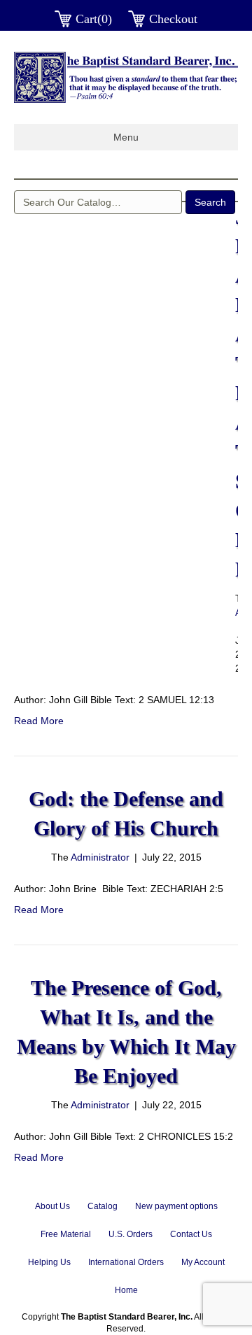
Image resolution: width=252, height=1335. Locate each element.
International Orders (126, 1262)
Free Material (66, 1234)
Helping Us (49, 1262)
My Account (203, 1262)
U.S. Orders (130, 1234)
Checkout (173, 19)
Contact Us (191, 1234)
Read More (39, 720)
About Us (52, 1206)
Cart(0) (94, 19)
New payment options (176, 1206)
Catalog (103, 1206)
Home (126, 1290)
